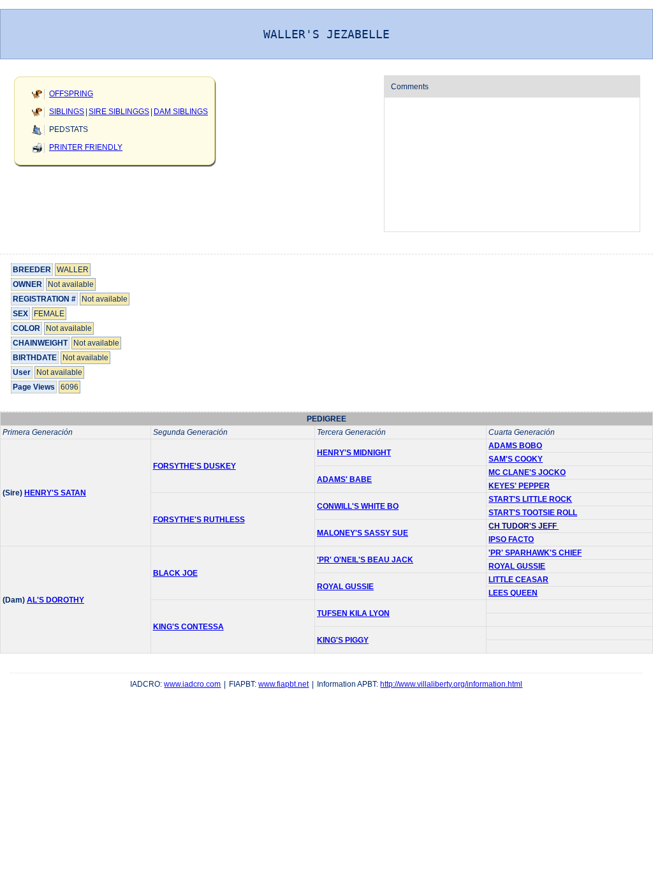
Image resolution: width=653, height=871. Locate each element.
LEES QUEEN (513, 593)
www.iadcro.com (192, 684)
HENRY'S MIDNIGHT (354, 452)
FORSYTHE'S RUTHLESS (199, 519)
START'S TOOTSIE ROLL (532, 512)
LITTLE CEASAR (518, 579)
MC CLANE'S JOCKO (527, 472)
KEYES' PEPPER (519, 485)
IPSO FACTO (511, 539)
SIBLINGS (66, 111)
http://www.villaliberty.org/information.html (451, 684)
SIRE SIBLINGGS (119, 111)
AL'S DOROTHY (55, 600)
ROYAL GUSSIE (516, 566)
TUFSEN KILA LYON (353, 613)
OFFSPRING (71, 93)
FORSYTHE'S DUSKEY (194, 466)
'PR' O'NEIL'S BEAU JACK (365, 559)
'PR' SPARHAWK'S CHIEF (535, 552)
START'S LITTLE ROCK (530, 499)
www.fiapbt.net (283, 684)
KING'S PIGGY (343, 640)
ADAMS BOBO (515, 445)
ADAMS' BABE (344, 479)
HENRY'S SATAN (55, 492)
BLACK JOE (175, 573)
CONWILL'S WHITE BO (358, 506)
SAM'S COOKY (515, 459)
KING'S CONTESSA (188, 626)
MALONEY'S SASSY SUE (362, 533)
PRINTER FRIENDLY (85, 147)
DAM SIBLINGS (181, 111)
